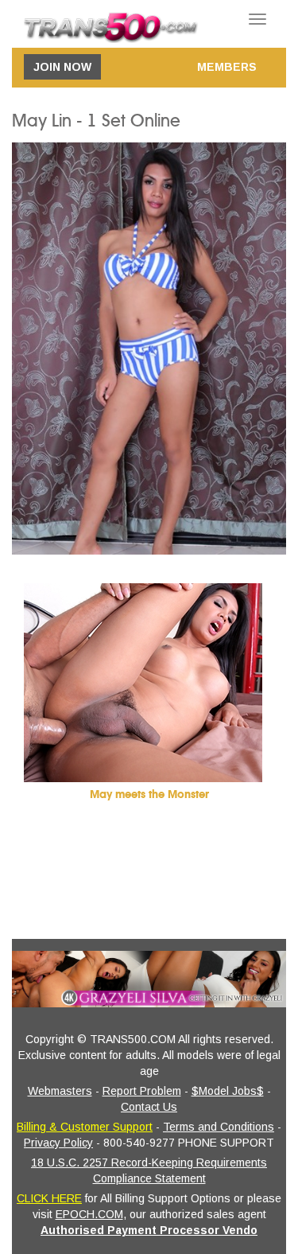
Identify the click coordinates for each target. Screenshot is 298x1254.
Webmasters (60, 1091)
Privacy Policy (58, 1142)
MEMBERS (227, 66)
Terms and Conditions (218, 1126)
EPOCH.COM (89, 1214)
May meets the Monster (149, 794)
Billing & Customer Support (85, 1126)
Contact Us (149, 1106)
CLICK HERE (49, 1198)
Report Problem (142, 1091)
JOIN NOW (62, 66)
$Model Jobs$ (228, 1091)
